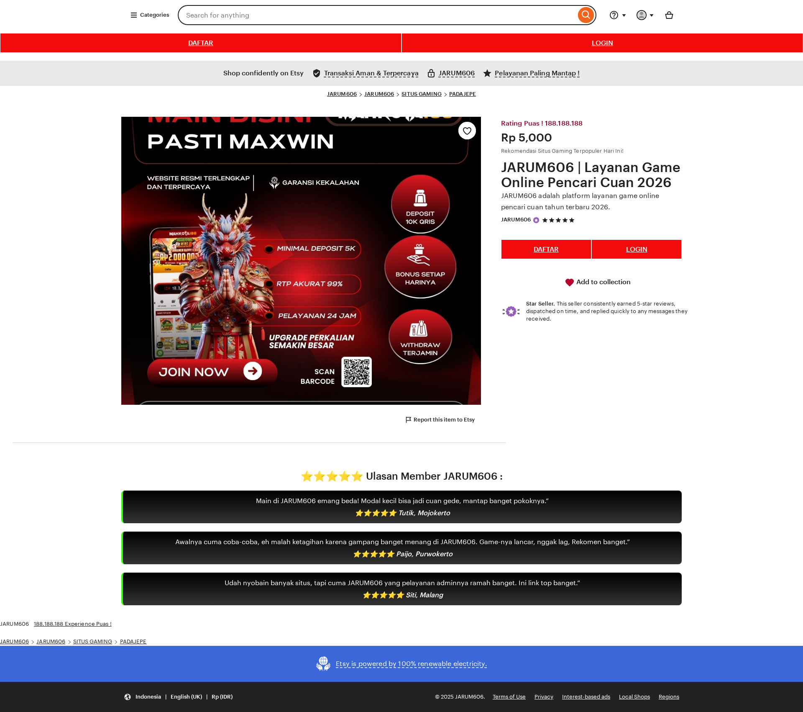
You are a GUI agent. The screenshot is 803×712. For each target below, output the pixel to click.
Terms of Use (509, 697)
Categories (154, 15)
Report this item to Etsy (444, 419)
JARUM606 (342, 94)
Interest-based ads (586, 697)
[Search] (586, 15)
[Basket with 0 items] (669, 15)
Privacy (543, 697)
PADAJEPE (462, 94)
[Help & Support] (618, 15)
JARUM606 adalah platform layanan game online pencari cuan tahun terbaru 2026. (580, 201)
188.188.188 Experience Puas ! (73, 624)
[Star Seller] (536, 220)
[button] (178, 697)
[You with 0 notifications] (645, 15)
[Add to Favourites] (467, 130)
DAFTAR (200, 43)
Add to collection (603, 282)
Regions (669, 697)
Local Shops (634, 697)
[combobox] (377, 15)
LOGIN (602, 43)
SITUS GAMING (422, 94)
